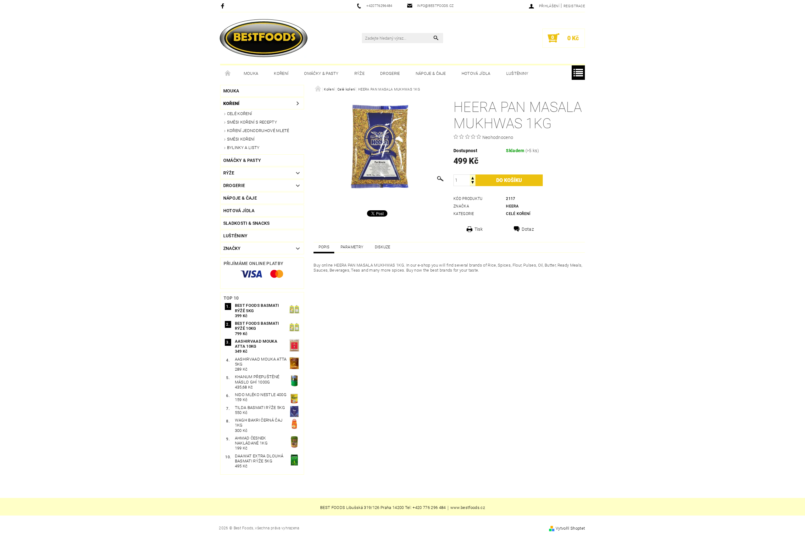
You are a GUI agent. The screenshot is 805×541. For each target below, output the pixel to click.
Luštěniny (517, 73)
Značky (232, 248)
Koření (281, 73)
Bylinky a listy (243, 147)
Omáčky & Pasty (321, 73)
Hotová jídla (476, 73)
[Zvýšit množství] (472, 177)
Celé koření (239, 113)
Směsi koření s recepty (252, 122)
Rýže (359, 73)
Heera (512, 206)
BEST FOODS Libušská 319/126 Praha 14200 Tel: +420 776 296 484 (383, 507)
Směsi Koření (241, 139)
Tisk (479, 229)
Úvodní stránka (228, 73)
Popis (324, 247)
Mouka (251, 73)
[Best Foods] (263, 38)
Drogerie (390, 73)
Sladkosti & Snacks (246, 223)
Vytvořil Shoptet (570, 528)
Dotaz (528, 229)
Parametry (352, 247)
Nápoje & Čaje (431, 73)
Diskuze (383, 247)
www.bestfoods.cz (467, 507)
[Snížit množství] (472, 183)
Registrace (574, 6)
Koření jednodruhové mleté (258, 130)
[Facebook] (223, 5)
